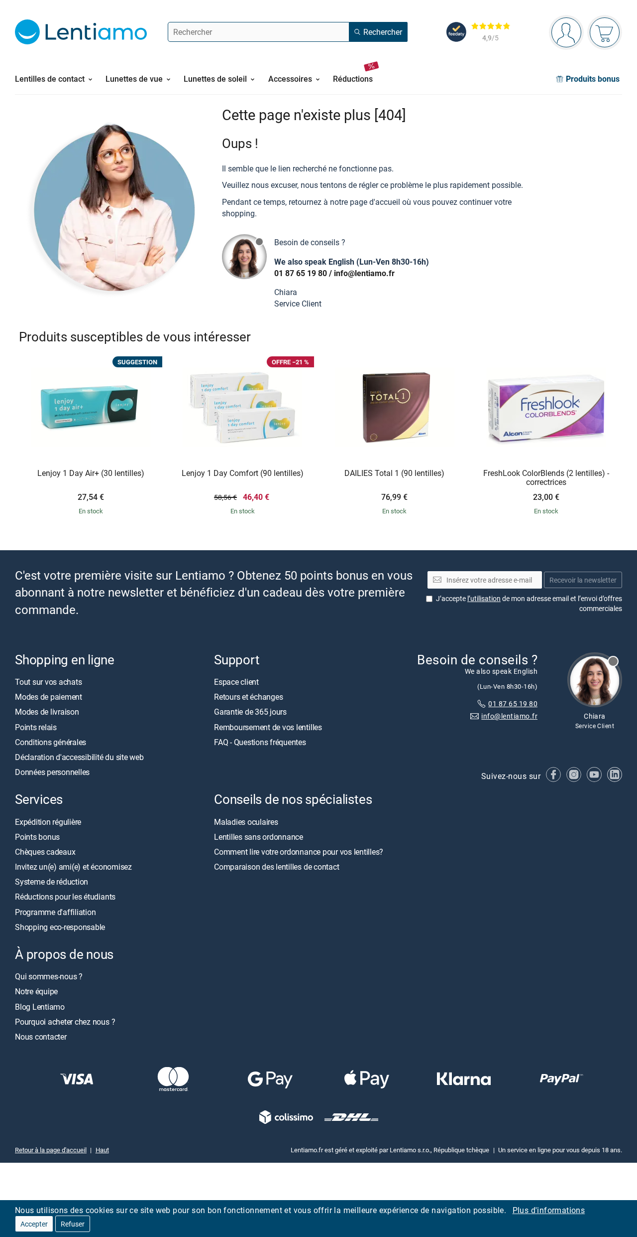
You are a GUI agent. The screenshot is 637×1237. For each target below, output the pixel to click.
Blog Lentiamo (40, 1006)
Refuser (73, 1224)
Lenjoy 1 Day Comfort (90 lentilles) (243, 473)
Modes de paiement (48, 697)
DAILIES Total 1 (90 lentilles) (394, 473)
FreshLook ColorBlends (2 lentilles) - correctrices (546, 477)
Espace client (236, 681)
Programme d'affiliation (55, 912)
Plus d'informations (549, 1210)
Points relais (36, 727)
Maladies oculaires (246, 821)
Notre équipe (36, 991)
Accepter (34, 1224)
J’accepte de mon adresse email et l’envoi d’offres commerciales (529, 604)
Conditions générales (50, 742)
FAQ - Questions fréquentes (260, 742)
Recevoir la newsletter (583, 580)
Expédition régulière (48, 821)
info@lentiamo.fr (364, 273)
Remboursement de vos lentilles (268, 727)
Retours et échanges (248, 697)
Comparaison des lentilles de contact (276, 867)
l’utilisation (484, 599)
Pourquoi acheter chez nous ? (65, 1021)
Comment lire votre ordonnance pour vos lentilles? (298, 851)
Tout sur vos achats (48, 681)
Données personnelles (52, 772)
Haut (102, 1150)
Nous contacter (41, 1036)
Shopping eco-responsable (60, 927)
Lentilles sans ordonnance (258, 836)
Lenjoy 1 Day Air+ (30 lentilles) (90, 473)
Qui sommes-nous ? (49, 976)
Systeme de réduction (51, 882)
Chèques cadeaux (45, 851)
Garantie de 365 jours (250, 712)
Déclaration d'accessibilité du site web (79, 757)
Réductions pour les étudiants (65, 897)
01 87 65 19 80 (300, 273)
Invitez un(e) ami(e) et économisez (73, 867)
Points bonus (37, 836)
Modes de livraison (47, 712)
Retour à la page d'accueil (51, 1150)
